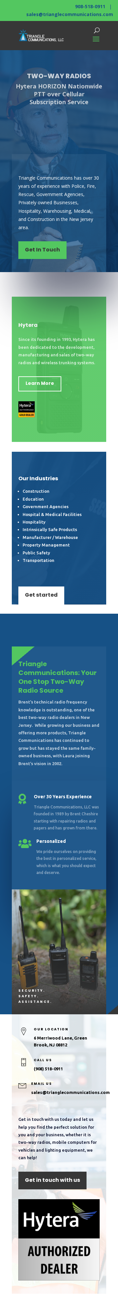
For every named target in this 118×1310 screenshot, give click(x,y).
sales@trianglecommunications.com (69, 14)
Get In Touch (42, 249)
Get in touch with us (52, 1180)
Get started (41, 595)
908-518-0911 (90, 6)
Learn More (40, 383)
